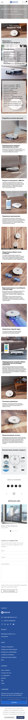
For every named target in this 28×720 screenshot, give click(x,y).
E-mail (3, 557)
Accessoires (4, 636)
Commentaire (5, 564)
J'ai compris (20, 717)
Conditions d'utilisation (7, 654)
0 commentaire (18, 14)
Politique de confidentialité (8, 652)
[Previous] (2, 518)
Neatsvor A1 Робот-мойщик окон (9, 526)
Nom (3, 550)
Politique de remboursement (9, 649)
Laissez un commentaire (14, 479)
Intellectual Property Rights (9, 657)
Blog (2, 660)
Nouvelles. (11, 14)
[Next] (25, 518)
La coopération (5, 675)
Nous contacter (5, 670)
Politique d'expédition (7, 647)
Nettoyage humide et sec (8, 634)
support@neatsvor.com (10, 617)
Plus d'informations (9, 717)
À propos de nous (6, 673)
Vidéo (2, 683)
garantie (3, 678)
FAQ (2, 680)
